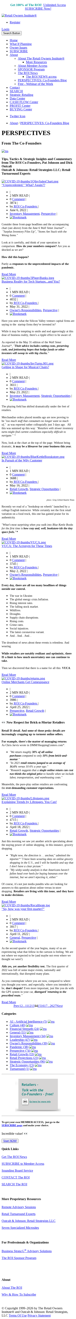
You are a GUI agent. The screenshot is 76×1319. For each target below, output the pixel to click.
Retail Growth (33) (22, 1054)
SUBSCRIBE (19, 51)
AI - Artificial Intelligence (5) (28, 1021)
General (15, 937)
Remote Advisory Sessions (19, 1207)
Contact (15, 87)
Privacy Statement (39, 1315)
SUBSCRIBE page (12, 1125)
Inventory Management (25, 213)
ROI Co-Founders (25, 206)
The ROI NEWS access (41, 76)
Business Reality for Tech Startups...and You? (31, 281)
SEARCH (16, 91)
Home (14, 40)
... (24, 1006)
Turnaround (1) (19, 1069)
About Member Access (32, 65)
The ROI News (28, 73)
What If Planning (21, 44)
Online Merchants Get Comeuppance (25, 682)
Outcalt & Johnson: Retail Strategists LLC (29, 1221)
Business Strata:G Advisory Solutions (27, 1251)
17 (45, 1006)
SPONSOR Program (31, 69)
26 (51, 1006)
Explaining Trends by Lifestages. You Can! (29, 802)
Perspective (48, 213)
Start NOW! (10, 1140)
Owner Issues (18, 47)
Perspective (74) (20, 1050)
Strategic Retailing (21, 94)
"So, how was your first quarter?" (23, 909)
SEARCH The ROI (14, 1184)
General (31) (18, 1032)
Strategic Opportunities (56, 395)
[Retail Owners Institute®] (19, 15)
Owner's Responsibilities (25, 310)
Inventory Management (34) (28, 1036)
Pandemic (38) (19, 1047)
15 (39, 1006)
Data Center (17, 98)
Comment (18, 199)
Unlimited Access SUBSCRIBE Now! (45, 6)
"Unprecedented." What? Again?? (23, 185)
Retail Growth (19, 489)
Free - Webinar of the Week (35, 84)
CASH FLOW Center (24, 102)
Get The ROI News (14, 1157)
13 (32, 1006)
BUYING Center (21, 109)
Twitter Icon (17, 116)
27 (54, 1006)
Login (5, 29)
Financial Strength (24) (24, 1029)
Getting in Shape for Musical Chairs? (25, 367)
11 (26, 1006)
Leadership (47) (20, 1039)
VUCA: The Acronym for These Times (27, 546)
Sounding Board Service (17, 1170)
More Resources (36, 62)
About (14, 55)
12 (29, 1006)
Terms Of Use (18, 1315)
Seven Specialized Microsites (20, 1227)
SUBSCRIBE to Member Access (23, 1163)
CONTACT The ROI (16, 1177)
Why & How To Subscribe (19, 1294)
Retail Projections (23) (24, 1058)
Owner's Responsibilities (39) (28, 1043)
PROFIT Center (20, 105)
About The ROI (12, 1287)
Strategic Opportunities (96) (27, 1061)
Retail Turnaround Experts (18, 1214)
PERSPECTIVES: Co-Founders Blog (42, 80)
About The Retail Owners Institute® (41, 58)
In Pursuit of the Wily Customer (22, 460)
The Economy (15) (22, 1065)
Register (15, 22)
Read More (9, 274)
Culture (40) (17, 1025)
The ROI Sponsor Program (19, 1258)
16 (42, 1006)
